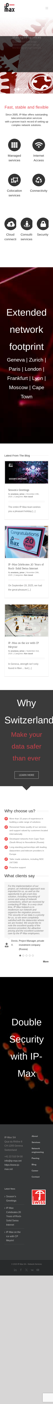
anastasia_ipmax (17, 494)
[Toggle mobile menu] (47, 8)
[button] (20, 955)
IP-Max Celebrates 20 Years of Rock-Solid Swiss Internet (13, 1216)
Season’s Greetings (18, 490)
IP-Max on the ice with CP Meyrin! (13, 1236)
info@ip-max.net (12, 1161)
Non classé (28, 497)
